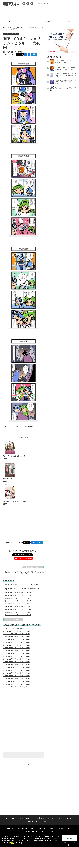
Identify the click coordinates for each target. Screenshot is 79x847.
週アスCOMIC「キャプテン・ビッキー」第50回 (16, 659)
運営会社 (33, 828)
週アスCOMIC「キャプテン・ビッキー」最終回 (18, 592)
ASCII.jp (31, 821)
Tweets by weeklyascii (29, 764)
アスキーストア (69, 21)
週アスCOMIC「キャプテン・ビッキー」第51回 (16, 662)
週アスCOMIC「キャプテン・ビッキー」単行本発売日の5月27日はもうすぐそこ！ (22, 585)
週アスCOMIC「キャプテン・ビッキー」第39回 (16, 631)
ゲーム (36, 818)
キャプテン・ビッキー (11, 34)
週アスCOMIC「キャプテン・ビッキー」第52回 (18, 615)
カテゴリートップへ (34, 567)
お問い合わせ (41, 828)
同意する (69, 838)
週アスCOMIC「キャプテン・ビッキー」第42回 (16, 639)
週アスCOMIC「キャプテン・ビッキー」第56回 (18, 603)
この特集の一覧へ (14, 619)
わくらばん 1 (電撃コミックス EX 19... (16, 501)
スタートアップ (29, 21)
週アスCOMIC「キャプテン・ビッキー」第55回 (18, 606)
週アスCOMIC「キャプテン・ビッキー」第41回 (16, 636)
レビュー (13, 818)
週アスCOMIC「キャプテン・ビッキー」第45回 (16, 648)
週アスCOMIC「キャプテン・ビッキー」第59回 (18, 595)
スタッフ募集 (59, 828)
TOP (6, 818)
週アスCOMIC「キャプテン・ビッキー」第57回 (18, 601)
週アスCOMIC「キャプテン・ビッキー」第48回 (16, 653)
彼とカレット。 (8, 478)
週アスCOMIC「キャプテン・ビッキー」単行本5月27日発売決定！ (22, 589)
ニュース (20, 818)
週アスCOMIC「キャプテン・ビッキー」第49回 (16, 656)
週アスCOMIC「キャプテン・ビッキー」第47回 (16, 650)
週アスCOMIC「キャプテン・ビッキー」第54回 (18, 609)
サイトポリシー (9, 828)
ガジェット (29, 818)
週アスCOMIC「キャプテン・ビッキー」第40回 (16, 634)
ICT (49, 21)
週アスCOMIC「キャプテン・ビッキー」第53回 (18, 612)
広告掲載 (50, 828)
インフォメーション (19, 27)
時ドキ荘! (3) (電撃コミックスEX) (14, 456)
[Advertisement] (39, 12)
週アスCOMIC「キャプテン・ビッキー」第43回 (16, 642)
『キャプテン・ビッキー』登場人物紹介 (14, 628)
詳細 (11, 843)
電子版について (70, 828)
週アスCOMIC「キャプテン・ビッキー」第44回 (16, 645)
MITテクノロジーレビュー (45, 821)
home (7, 27)
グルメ (10, 21)
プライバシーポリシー (21, 828)
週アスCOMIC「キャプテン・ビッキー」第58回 (18, 598)
